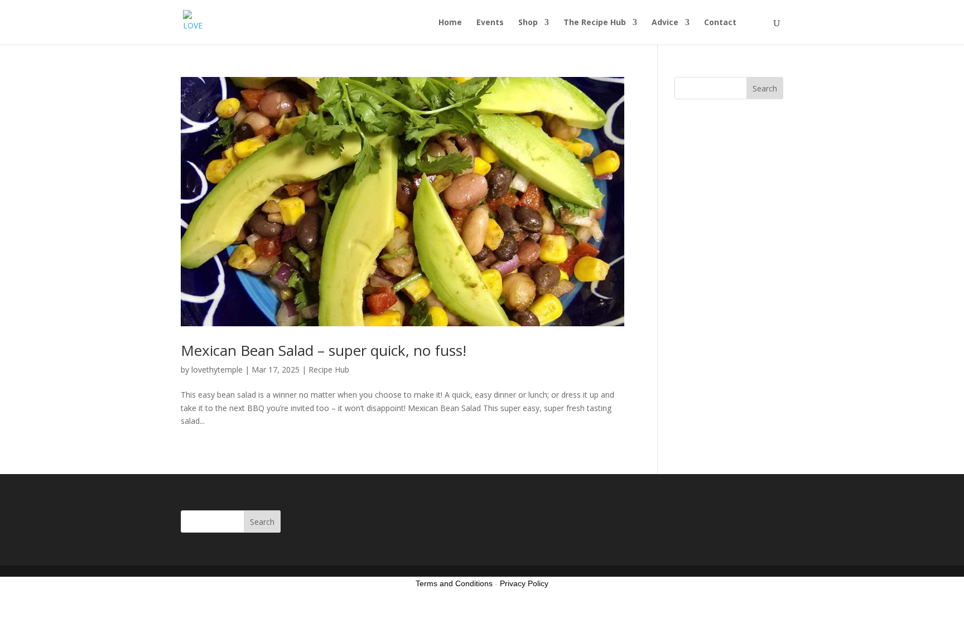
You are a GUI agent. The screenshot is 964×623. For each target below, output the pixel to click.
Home (450, 22)
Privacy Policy (524, 583)
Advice (665, 22)
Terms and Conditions (454, 583)
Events (490, 22)
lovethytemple (217, 369)
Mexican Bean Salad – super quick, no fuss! (323, 350)
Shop (528, 22)
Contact (720, 22)
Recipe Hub (329, 369)
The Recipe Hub (594, 22)
